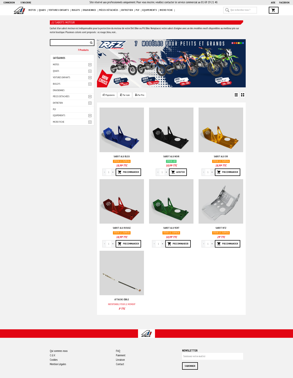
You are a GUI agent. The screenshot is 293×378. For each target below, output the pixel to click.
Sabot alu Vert (171, 227)
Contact (120, 364)
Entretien (127, 10)
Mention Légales (58, 364)
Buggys (76, 10)
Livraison (120, 360)
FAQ (118, 351)
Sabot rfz (221, 227)
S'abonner (190, 365)
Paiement (120, 355)
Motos (32, 10)
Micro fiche (166, 10)
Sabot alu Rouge (122, 227)
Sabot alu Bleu (122, 156)
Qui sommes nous (59, 351)
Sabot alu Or (221, 156)
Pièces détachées (108, 10)
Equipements (149, 10)
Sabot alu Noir (171, 156)
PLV (137, 10)
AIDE (273, 2)
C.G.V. (52, 355)
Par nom (126, 95)
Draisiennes (89, 10)
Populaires (110, 95)
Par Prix (140, 95)
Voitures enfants (59, 10)
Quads (42, 10)
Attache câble (121, 299)
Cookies (54, 360)
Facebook (284, 2)
